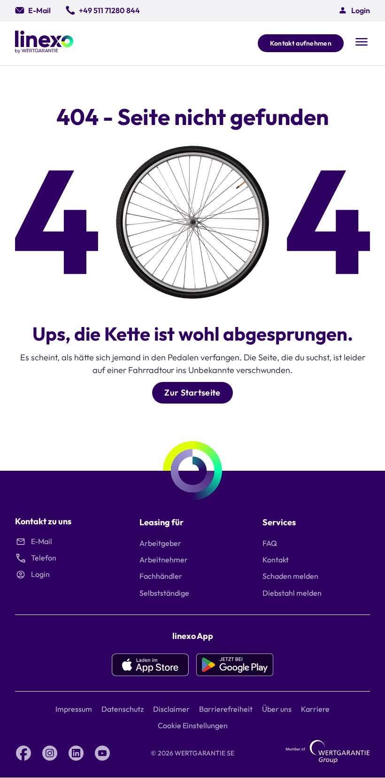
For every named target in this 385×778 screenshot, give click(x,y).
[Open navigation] (361, 43)
